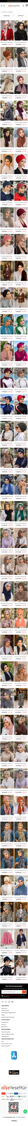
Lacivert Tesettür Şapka (7, 202)
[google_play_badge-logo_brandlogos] (14, 1072)
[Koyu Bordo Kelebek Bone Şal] (7, 137)
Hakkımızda (4, 1008)
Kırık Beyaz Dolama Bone (7, 897)
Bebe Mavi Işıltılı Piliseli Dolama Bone (21, 897)
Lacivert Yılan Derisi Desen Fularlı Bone (21, 469)
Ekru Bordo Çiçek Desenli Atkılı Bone (7, 630)
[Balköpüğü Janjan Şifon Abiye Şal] (7, 217)
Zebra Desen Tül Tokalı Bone (21, 683)
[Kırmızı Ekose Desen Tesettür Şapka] (21, 191)
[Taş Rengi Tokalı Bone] (21, 965)
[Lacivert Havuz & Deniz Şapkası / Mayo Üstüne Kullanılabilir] (7, 404)
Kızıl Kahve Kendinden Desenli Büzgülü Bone (7, 69)
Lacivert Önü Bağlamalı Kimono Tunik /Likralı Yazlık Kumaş (21, 950)
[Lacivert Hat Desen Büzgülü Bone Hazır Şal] (7, 591)
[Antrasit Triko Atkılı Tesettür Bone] (21, 57)
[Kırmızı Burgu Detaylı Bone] (21, 164)
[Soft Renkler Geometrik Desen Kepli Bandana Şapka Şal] (7, 538)
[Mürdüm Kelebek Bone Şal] (21, 110)
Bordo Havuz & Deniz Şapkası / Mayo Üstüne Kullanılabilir (7, 389)
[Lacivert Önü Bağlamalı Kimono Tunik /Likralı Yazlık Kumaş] (21, 939)
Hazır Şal (3, 1024)
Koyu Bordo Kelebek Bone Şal (7, 149)
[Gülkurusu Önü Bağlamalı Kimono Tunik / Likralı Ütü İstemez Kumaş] (7, 271)
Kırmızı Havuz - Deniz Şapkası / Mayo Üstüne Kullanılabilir (21, 416)
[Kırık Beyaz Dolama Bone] (7, 885)
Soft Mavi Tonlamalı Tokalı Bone (21, 496)
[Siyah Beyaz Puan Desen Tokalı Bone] (21, 431)
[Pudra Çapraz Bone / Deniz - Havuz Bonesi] (7, 351)
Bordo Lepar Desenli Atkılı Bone (7, 656)
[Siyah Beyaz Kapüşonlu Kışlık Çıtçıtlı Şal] (21, 30)
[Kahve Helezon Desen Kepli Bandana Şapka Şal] (7, 565)
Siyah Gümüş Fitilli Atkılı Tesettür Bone (21, 656)
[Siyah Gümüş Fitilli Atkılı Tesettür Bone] (21, 645)
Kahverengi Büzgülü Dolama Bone (21, 282)
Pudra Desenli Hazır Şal (7, 737)
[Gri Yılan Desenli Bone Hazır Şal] (21, 858)
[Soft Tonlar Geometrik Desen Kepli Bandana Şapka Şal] (21, 778)
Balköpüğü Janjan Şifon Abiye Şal (7, 229)
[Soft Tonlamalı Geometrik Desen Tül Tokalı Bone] (7, 778)
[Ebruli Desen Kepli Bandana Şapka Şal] (21, 565)
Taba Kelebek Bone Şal (21, 149)
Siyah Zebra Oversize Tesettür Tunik (21, 710)
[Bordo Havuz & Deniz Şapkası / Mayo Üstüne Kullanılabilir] (7, 378)
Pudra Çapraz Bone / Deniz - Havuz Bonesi (7, 363)
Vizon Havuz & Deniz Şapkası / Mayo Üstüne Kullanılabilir (21, 389)
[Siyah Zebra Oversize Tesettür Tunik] (21, 698)
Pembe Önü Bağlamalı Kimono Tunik (7, 950)
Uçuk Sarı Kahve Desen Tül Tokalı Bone (21, 737)
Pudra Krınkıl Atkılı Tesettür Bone (7, 817)
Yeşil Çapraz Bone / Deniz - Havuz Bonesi (21, 336)
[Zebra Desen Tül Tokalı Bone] (21, 671)
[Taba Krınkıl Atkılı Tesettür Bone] (21, 805)
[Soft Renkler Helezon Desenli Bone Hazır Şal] (7, 832)
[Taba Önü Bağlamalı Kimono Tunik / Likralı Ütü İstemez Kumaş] (21, 297)
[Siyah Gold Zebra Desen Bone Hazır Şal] (7, 511)
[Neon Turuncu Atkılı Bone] (21, 618)
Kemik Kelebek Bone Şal (7, 96)
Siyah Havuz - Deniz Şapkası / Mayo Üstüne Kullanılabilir (7, 977)
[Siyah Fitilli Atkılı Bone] (7, 671)
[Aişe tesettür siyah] (14, 1087)
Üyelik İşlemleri (5, 1036)
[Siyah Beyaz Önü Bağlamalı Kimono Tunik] (21, 912)
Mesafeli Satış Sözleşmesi (7, 1017)
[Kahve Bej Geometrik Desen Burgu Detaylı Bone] (21, 244)
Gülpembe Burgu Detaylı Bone (7, 256)
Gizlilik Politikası (5, 1010)
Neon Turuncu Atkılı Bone (21, 630)
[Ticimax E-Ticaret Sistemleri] (14, 1121)
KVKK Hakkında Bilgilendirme (8, 1012)
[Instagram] (9, 1002)
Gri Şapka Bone (7, 122)
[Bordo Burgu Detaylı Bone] (21, 217)
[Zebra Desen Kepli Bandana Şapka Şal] (21, 538)
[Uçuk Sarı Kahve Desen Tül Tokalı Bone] (21, 725)
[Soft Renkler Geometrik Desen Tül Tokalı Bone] (21, 752)
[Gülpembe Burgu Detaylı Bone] (7, 244)
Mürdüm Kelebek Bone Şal (21, 122)
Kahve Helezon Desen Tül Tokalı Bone (7, 763)
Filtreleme (21, 15)
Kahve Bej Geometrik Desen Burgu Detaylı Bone (21, 256)
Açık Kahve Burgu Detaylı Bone (21, 603)
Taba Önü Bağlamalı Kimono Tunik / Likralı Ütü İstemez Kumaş (21, 309)
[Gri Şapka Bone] (7, 110)
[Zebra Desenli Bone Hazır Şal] (7, 858)
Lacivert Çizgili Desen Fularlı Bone (7, 496)
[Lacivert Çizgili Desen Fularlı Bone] (7, 484)
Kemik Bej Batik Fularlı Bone (7, 469)
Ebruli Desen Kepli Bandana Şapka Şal (21, 576)
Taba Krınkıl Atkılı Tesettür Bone (21, 817)
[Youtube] (12, 1002)
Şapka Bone (4, 1026)
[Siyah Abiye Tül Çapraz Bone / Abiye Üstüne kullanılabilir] (7, 297)
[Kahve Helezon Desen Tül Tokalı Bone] (7, 752)
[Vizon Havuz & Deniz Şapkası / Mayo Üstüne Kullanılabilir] (21, 378)
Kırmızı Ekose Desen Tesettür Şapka (21, 202)
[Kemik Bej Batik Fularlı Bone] (7, 458)
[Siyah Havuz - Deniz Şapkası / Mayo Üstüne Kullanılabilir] (7, 965)
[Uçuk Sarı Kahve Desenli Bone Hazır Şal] (21, 832)
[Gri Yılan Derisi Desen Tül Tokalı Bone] (7, 698)
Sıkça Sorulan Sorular (6, 1043)
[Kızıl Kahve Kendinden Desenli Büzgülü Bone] (7, 57)
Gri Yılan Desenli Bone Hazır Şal (21, 870)
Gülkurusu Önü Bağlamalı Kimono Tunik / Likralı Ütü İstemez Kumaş (7, 282)
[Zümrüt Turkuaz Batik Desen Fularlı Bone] (21, 511)
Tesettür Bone (4, 1022)
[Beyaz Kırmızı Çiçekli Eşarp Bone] (7, 30)
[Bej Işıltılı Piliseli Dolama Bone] (7, 912)
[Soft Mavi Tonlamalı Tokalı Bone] (21, 484)
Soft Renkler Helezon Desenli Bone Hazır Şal (7, 843)
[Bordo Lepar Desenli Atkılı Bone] (7, 645)
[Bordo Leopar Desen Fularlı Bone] (21, 84)
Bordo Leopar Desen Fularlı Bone (21, 96)
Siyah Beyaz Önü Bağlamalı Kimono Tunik (21, 924)
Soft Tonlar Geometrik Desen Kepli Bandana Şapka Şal (21, 790)
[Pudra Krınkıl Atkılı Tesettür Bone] (7, 805)
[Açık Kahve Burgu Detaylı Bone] (21, 591)
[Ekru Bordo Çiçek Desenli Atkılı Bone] (7, 618)
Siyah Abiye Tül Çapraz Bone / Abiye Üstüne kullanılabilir (7, 309)
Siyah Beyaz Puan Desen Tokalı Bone (21, 443)
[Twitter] (6, 1002)
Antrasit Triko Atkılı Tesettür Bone (21, 69)
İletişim (3, 1015)
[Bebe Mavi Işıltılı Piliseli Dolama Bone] (21, 885)
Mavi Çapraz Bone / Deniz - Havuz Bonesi (7, 336)
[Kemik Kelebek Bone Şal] (7, 84)
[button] (6, 66)
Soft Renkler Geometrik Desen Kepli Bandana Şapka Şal (7, 550)
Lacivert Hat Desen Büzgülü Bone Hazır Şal (7, 603)
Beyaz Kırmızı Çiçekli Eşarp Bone (7, 42)
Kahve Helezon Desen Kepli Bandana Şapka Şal (7, 576)
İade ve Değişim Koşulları (7, 1034)
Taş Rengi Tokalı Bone (21, 977)
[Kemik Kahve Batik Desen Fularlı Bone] (7, 431)
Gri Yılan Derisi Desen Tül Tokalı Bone (7, 710)
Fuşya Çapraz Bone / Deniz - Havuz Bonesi (21, 363)
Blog (2, 1041)
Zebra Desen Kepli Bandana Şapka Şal (21, 550)
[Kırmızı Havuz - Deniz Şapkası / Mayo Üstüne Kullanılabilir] (21, 404)
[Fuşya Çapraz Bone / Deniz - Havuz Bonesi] (21, 351)
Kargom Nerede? (5, 1046)
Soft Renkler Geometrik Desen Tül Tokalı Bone (21, 763)
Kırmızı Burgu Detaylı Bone (21, 176)
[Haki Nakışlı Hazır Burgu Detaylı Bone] (7, 164)
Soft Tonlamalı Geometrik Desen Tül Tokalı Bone (7, 790)
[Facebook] (2, 1002)
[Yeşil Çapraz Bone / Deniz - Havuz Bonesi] (21, 324)
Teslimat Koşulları (5, 1032)
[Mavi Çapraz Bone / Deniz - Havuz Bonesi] (7, 324)
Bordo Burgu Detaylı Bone (21, 229)
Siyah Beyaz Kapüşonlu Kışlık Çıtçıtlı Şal (21, 42)
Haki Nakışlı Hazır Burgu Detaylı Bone (7, 176)
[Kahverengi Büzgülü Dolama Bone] (21, 271)
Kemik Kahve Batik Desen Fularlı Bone (7, 443)
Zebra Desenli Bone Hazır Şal (7, 870)
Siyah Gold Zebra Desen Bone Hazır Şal (7, 523)
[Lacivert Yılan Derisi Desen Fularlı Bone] (21, 458)
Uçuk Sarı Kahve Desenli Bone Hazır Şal (21, 843)
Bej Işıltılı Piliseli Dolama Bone (7, 924)
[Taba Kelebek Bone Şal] (21, 137)
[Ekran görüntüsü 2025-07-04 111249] (14, 1108)
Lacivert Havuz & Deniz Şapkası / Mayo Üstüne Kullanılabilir (7, 416)
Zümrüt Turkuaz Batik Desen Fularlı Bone (21, 523)
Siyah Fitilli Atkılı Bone (7, 683)
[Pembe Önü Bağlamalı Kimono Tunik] (7, 939)
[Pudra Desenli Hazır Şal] (7, 725)
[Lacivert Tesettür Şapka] (7, 191)
